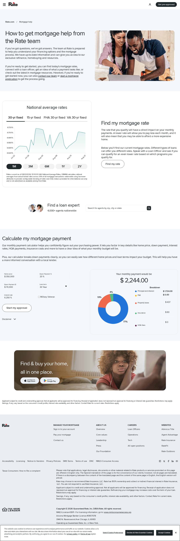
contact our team (47, 76)
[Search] (149, 208)
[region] (90, 533)
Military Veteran (47, 297)
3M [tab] (30, 166)
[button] (4, 4)
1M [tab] (14, 166)
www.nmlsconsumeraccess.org (117, 512)
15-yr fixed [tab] (34, 117)
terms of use (85, 534)
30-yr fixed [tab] (15, 117)
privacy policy (72, 534)
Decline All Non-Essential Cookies (139, 533)
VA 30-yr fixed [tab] (77, 117)
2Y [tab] (80, 166)
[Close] (176, 533)
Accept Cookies (164, 533)
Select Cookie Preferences (113, 533)
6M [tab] (47, 166)
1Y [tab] (63, 166)
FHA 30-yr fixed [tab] (54, 117)
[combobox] (54, 286)
